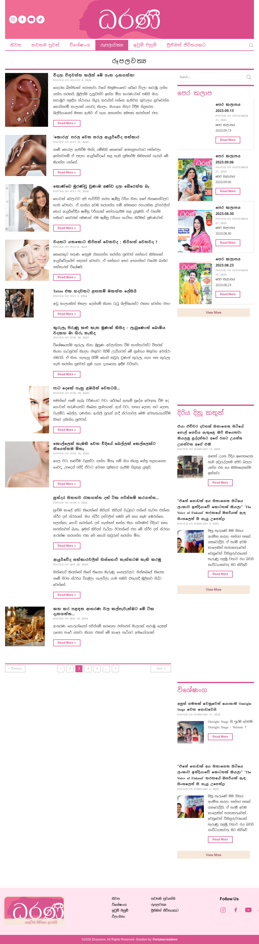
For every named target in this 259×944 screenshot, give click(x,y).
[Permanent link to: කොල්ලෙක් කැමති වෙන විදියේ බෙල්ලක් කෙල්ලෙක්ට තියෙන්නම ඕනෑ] (27, 466)
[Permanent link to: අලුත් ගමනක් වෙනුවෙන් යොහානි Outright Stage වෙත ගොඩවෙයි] (190, 734)
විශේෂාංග (80, 45)
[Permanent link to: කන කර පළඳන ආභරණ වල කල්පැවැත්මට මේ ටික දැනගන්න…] (27, 628)
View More (213, 312)
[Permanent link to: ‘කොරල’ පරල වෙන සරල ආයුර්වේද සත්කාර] (27, 157)
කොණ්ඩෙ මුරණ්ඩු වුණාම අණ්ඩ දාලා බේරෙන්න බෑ (101, 186)
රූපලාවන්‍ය (111, 45)
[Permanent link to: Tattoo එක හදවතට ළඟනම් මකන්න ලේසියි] (27, 305)
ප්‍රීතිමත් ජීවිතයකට (186, 45)
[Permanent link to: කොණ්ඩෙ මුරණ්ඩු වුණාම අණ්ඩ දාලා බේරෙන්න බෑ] (27, 210)
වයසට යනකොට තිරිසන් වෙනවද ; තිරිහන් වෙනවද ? (105, 242)
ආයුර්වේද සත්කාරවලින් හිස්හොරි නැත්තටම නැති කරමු (107, 559)
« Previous (15, 668)
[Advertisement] (215, 364)
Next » (161, 668)
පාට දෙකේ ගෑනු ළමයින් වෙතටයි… (86, 388)
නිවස (15, 45)
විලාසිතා (118, 916)
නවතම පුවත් (45, 45)
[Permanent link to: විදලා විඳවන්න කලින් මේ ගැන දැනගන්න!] (27, 102)
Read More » (67, 123)
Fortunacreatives (165, 939)
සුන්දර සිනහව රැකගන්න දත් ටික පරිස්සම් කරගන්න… (106, 497)
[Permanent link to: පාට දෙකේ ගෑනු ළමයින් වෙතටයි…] (27, 411)
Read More (228, 140)
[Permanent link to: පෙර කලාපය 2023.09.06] (198, 177)
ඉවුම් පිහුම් (145, 45)
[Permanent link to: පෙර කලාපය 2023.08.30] (198, 228)
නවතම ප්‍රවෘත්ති (163, 899)
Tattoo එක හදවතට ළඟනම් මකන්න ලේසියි (95, 291)
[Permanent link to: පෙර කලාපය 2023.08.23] (198, 279)
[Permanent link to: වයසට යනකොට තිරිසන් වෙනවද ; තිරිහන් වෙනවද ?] (27, 262)
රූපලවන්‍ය (158, 905)
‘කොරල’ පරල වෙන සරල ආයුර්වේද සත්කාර (96, 137)
